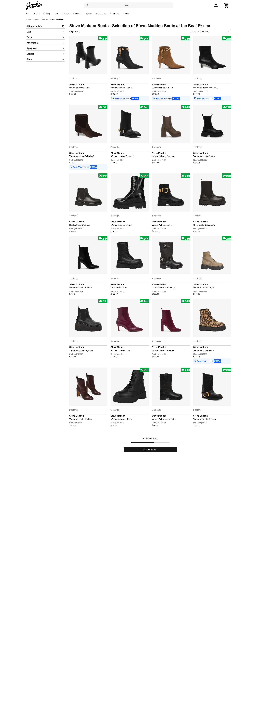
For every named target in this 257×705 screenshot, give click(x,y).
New (27, 13)
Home (28, 19)
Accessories (101, 13)
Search (128, 5)
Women (66, 13)
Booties (44, 19)
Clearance (114, 13)
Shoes (36, 13)
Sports (89, 13)
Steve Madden (76, 84)
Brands (126, 13)
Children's (77, 13)
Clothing (46, 13)
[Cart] (226, 5)
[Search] (87, 5)
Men (56, 13)
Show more (150, 449)
